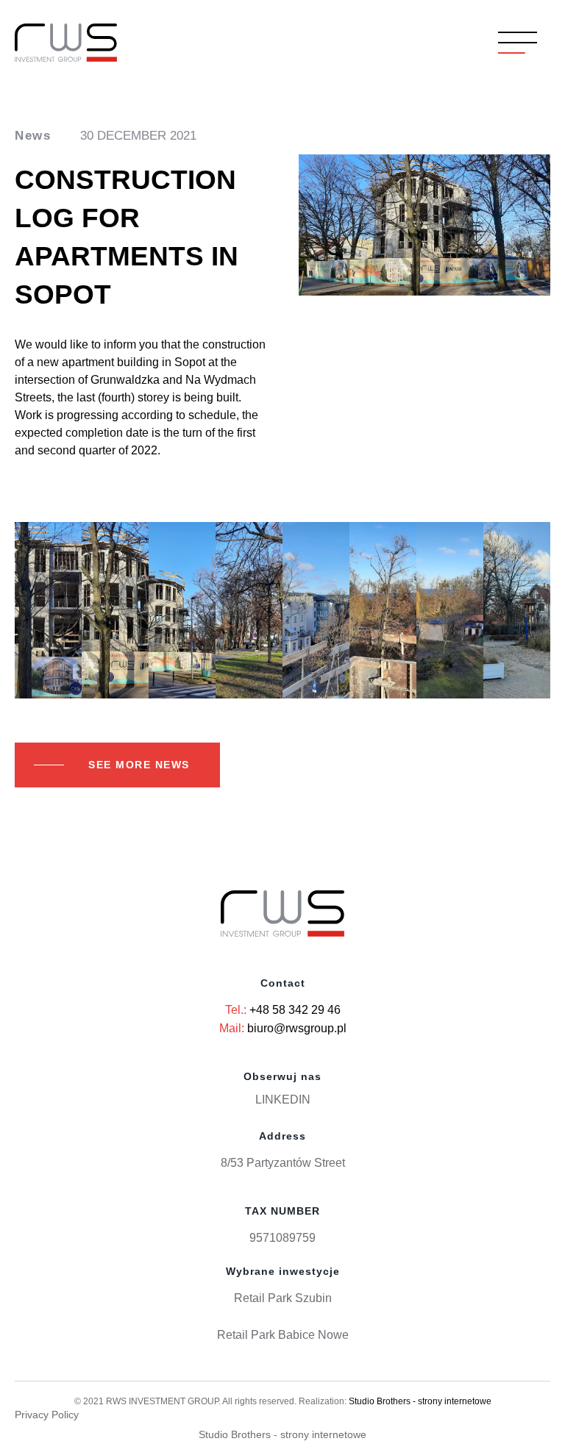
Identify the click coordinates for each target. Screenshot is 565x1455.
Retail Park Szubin (283, 1298)
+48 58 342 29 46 (295, 1010)
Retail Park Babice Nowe (283, 1335)
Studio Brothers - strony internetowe (420, 1401)
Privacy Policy (47, 1414)
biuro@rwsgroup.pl (297, 1028)
